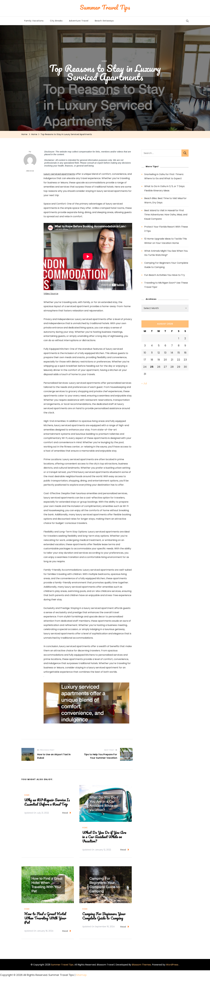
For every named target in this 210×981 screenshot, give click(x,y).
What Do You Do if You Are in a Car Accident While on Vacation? (104, 836)
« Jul (144, 383)
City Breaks (56, 20)
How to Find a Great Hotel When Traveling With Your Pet (45, 918)
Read (65, 812)
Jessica (30, 171)
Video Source (51, 293)
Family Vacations (34, 20)
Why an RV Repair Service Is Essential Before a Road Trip (47, 802)
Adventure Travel (78, 20)
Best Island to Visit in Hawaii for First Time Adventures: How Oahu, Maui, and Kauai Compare (165, 214)
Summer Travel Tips (62, 964)
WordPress (172, 964)
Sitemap (81, 975)
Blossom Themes (141, 964)
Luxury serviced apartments (59, 174)
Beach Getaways (104, 20)
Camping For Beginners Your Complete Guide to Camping (104, 916)
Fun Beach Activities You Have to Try (164, 275)
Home (104, 61)
